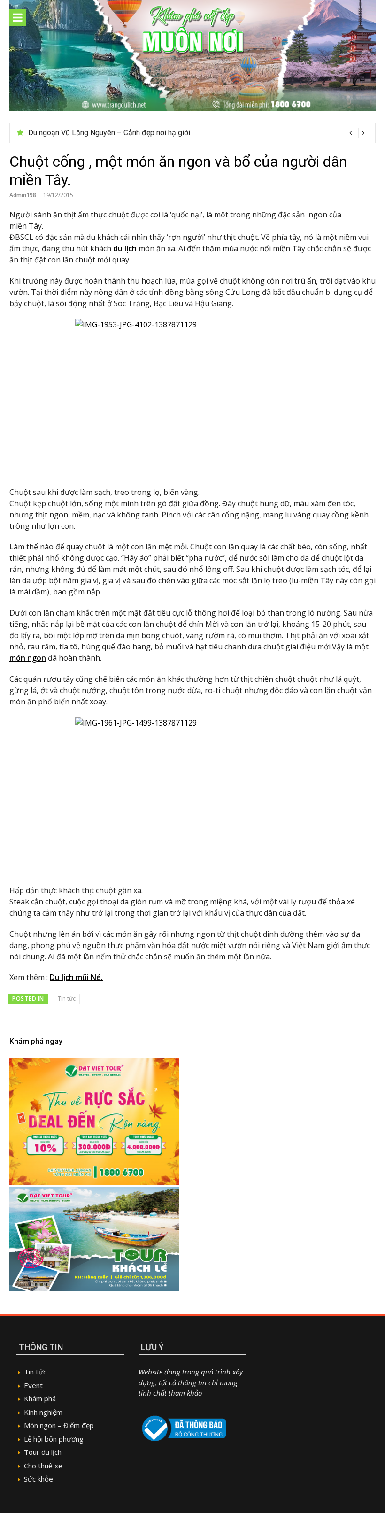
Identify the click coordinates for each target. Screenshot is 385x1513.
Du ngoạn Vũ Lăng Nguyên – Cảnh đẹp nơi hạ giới (109, 132)
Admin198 (22, 195)
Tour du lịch (43, 1452)
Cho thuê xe (43, 1465)
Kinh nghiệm (43, 1412)
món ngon (27, 658)
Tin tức (67, 999)
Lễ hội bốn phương (54, 1439)
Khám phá (40, 1398)
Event (33, 1385)
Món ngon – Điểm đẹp (59, 1425)
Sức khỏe (38, 1478)
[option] (198, 133)
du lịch (125, 248)
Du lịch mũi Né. (76, 977)
